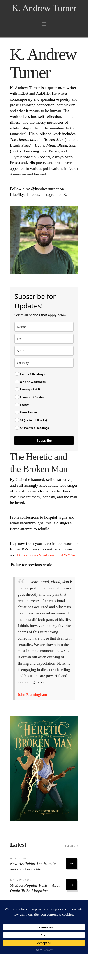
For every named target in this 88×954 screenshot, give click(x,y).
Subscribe (44, 440)
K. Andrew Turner (44, 8)
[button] (44, 24)
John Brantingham (32, 694)
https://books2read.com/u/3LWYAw (46, 555)
